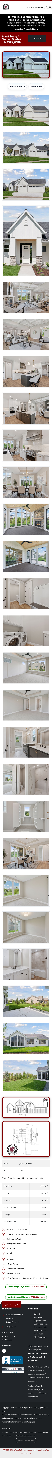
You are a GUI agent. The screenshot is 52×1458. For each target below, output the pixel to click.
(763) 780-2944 (36, 7)
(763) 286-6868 (37, 1286)
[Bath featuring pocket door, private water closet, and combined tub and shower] (26, 963)
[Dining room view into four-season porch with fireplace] (26, 852)
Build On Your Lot (41, 1330)
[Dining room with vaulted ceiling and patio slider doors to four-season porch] (26, 481)
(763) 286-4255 (38, 1297)
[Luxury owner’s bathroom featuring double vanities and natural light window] (26, 741)
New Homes (38, 1317)
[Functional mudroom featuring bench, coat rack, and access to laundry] (26, 593)
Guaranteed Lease (41, 1324)
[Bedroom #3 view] (26, 926)
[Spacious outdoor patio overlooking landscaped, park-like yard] (26, 1000)
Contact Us (37, 38)
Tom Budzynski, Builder (26, 1286)
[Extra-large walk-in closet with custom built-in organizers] (26, 815)
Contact (37, 1314)
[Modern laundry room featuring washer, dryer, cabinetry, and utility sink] (26, 630)
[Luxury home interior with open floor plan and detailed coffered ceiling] (26, 296)
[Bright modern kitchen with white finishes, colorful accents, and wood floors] (26, 370)
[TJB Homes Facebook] (46, 7)
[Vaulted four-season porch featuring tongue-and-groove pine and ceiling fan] (26, 555)
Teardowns (38, 1334)
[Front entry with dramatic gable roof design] (26, 240)
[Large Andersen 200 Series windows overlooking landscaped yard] (26, 1038)
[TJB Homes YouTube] (50, 7)
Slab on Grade (10, 39)
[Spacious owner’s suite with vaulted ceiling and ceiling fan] (26, 704)
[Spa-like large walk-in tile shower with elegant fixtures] (26, 778)
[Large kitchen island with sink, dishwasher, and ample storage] (26, 407)
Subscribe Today (26, 1440)
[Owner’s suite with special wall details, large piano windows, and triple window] (26, 667)
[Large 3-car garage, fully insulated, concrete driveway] (26, 183)
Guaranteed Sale (40, 1327)
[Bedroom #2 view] (26, 889)
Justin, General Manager (26, 1297)
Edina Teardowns (40, 1337)
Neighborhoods (40, 1320)
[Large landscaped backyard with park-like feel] (26, 1075)
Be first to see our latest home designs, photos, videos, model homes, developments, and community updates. (26, 22)
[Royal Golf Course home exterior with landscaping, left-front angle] (26, 146)
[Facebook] (4, 1351)
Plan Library (9, 36)
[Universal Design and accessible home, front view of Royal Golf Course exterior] (26, 109)
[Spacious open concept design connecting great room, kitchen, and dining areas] (26, 333)
